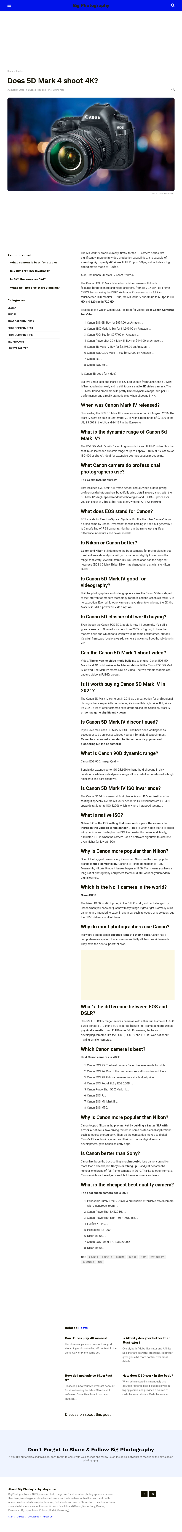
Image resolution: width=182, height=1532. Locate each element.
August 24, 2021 (15, 90)
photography (158, 1257)
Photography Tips (20, 335)
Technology (15, 341)
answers (107, 1257)
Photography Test (20, 328)
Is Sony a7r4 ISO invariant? (30, 270)
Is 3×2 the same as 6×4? (28, 279)
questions (88, 1262)
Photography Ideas (20, 321)
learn (143, 1257)
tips (100, 1262)
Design (12, 307)
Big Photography (91, 5)
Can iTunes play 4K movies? (86, 1338)
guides (132, 1257)
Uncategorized (17, 348)
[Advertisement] (91, 41)
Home (10, 71)
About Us (47, 1516)
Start (10, 1516)
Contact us (33, 1516)
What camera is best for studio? (33, 262)
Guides (19, 71)
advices (93, 1257)
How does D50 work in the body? (147, 1375)
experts (120, 1257)
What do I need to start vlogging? (35, 287)
